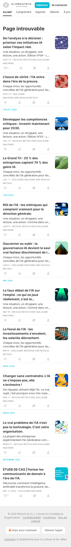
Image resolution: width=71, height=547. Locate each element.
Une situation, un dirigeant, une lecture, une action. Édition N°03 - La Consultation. (26, 134)
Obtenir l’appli (53, 530)
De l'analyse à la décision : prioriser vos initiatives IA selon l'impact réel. (23, 42)
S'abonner (42, 5)
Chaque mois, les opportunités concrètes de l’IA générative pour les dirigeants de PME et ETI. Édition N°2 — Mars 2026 (26, 344)
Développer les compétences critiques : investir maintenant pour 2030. (26, 124)
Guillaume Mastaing (23, 179)
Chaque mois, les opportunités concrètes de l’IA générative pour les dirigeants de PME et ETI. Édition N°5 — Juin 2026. (26, 88)
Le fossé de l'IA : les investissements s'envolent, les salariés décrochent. (24, 333)
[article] (35, 53)
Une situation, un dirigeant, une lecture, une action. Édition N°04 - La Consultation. (26, 53)
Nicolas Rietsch (22, 59)
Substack (9, 539)
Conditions (49, 517)
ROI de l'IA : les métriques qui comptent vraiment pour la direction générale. (25, 209)
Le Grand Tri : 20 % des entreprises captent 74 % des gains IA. (25, 162)
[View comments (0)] (21, 68)
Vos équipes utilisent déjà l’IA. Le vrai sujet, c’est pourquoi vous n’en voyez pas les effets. (26, 391)
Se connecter (59, 5)
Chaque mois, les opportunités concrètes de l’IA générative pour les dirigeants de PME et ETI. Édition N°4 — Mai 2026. (26, 173)
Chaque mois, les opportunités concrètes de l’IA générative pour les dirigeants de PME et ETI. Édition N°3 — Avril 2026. (26, 259)
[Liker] (5, 102)
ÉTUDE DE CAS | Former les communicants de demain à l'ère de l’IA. (24, 474)
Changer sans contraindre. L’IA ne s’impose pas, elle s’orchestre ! (26, 380)
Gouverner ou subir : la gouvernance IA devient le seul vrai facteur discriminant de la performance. (26, 248)
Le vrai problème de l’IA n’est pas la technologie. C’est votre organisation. (26, 427)
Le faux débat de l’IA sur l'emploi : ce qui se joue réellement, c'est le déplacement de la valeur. (22, 295)
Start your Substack (24, 530)
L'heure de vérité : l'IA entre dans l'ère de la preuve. (23, 79)
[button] (7, 12)
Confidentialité (32, 517)
